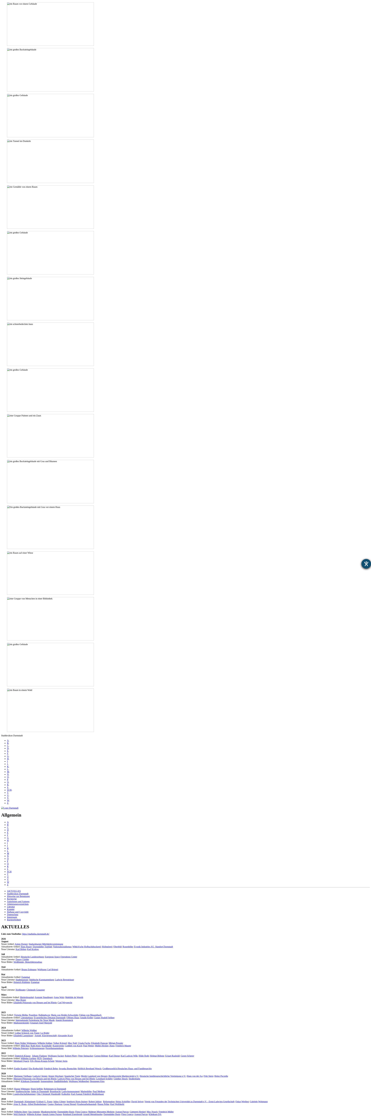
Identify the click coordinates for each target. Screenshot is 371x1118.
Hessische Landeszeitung (32, 957)
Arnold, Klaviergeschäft (45, 1035)
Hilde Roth (144, 1056)
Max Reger (21, 1000)
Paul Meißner (99, 1091)
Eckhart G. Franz (44, 1101)
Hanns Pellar (103, 1104)
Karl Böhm (21, 949)
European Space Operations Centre (61, 957)
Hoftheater (20, 990)
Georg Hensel (69, 1104)
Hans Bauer (26, 946)
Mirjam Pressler (116, 1043)
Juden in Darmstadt (40, 1091)
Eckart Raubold (172, 1056)
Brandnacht (55, 1091)
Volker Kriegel (60, 1043)
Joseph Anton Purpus (52, 1114)
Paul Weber (88, 1045)
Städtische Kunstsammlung (41, 979)
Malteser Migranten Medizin (101, 1111)
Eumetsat (25, 977)
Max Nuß (72, 1043)
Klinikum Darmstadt (30, 1081)
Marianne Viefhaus (22, 1076)
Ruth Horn (35, 1045)
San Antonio (34, 1111)
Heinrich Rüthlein (21, 982)
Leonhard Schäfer (104, 1078)
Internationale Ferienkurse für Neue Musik (35, 1020)
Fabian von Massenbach (90, 1015)
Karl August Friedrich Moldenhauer (87, 1094)
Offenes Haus (72, 1017)
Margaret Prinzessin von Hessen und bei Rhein (34, 1078)
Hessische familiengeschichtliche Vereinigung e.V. (163, 1076)
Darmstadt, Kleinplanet (24, 1101)
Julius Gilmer (59, 1101)
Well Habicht (19, 1114)
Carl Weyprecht (65, 1002)
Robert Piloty (71, 1056)
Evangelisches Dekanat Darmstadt (49, 1017)
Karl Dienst (114, 1056)
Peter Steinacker (85, 1056)
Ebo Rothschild (36, 1068)
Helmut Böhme (157, 1056)
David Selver (137, 1101)
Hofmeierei (107, 946)
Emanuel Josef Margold (41, 1023)
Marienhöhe (86, 1091)
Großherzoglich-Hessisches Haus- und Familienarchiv (127, 1068)
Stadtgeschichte (23, 1091)
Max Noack (152, 1111)
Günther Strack (121, 1078)
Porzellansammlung (54, 1048)
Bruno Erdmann (28, 969)
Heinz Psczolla (221, 1076)
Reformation (108, 1101)
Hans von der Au (194, 1076)
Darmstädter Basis (65, 1111)
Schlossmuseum (37, 1048)
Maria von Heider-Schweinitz (64, 1015)
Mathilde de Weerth (74, 997)
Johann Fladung (39, 1056)
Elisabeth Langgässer (23, 1035)
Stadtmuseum (22, 979)
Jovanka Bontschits (68, 1068)
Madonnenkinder (21, 1023)
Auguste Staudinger (44, 997)
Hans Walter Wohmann (25, 1043)
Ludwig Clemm (40, 1076)
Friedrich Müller (166, 1111)
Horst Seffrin (37, 1089)
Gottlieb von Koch (73, 1045)
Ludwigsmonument (70, 1091)
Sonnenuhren (47, 1081)
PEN (39, 1058)
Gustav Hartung (55, 1104)
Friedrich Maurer (123, 1045)
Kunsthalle (46, 1045)
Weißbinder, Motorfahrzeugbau (27, 962)
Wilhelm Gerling (28, 1058)
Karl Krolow (33, 949)
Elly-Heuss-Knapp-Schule (42, 1061)
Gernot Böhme (101, 1056)
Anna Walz (59, 997)
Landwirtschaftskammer (24, 1094)
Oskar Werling (242, 1101)
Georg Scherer (187, 1056)
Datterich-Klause (22, 1056)
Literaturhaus (27, 1017)
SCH (9, 790)
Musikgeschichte (48, 1111)
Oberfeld (117, 946)
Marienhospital (27, 997)
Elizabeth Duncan (99, 1043)
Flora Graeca (81, 1111)
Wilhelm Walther (29, 1030)
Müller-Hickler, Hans (104, 1045)
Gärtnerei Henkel (138, 1111)
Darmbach (47, 1058)
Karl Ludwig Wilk (129, 1056)
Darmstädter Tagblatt (42, 946)
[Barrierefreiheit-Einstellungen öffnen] (366, 564)
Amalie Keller (86, 1017)
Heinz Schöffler (123, 1101)
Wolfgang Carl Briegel (47, 969)
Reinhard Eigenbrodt (72, 1114)
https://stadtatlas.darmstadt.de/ (35, 934)
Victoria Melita (21, 1015)
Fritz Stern (208, 1076)
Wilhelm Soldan (44, 1043)
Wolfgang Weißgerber (79, 1081)
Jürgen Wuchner (55, 1076)
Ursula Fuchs (84, 1043)
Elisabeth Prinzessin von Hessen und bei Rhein (35, 1002)
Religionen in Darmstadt (55, 1089)
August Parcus (122, 1111)
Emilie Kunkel (20, 1068)
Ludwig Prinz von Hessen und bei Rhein (76, 1078)
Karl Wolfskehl (117, 1104)
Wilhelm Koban (34, 1114)
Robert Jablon (95, 1101)
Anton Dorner (21, 944)
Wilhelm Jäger (20, 1111)
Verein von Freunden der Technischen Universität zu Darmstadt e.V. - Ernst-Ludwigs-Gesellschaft (189, 1101)
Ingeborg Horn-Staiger (77, 1101)
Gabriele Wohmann (259, 1101)
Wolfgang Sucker (56, 1056)
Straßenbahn (134, 1078)
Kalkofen (65, 1094)
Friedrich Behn (51, 1068)
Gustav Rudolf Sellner (104, 1017)
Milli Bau (25, 1045)
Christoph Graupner (36, 990)
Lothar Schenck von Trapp (27, 1033)
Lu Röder (44, 1033)
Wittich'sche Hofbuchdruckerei (86, 946)
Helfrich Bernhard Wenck (89, 1068)
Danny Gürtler (22, 959)
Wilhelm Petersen (21, 1048)
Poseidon (33, 1015)
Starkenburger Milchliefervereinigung (46, 944)
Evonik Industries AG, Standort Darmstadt (153, 946)
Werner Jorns (61, 1061)
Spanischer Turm (72, 1076)
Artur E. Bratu (20, 1104)
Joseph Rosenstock (64, 1020)
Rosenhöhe (128, 946)
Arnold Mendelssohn (92, 1114)
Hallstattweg (44, 1015)
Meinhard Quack (21, 1061)
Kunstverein (58, 1045)
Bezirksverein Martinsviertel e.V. (124, 1076)
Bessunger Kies (97, 1081)
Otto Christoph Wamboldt (48, 1094)
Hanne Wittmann (22, 1089)
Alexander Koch (65, 1035)
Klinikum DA (155, 1114)
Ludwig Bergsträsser (64, 979)
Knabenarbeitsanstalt (86, 1104)
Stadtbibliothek (61, 1081)
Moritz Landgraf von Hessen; (95, 1076)
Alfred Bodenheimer (37, 1104)
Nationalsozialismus (62, 946)
